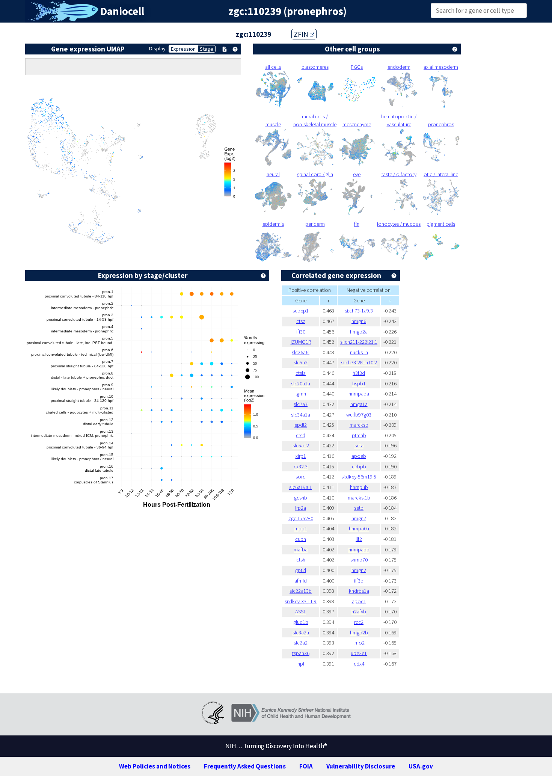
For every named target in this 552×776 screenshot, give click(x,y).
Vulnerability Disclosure (360, 766)
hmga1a (359, 404)
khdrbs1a (359, 590)
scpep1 (301, 310)
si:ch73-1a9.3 (359, 310)
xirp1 (301, 456)
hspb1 (359, 383)
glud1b (300, 622)
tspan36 (300, 653)
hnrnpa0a (359, 528)
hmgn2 (358, 570)
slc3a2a (301, 632)
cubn (300, 539)
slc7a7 (301, 404)
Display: (158, 48)
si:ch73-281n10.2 (359, 362)
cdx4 (359, 663)
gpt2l (300, 570)
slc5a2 (301, 362)
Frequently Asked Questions (245, 766)
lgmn (301, 393)
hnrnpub (359, 487)
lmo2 (359, 642)
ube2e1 (359, 653)
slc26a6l (300, 352)
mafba (301, 549)
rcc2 (358, 622)
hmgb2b (359, 632)
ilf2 (359, 539)
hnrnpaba (358, 393)
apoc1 (359, 601)
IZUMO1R (301, 341)
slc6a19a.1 (300, 487)
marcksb (359, 424)
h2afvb (358, 611)
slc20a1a (300, 383)
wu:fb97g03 (358, 414)
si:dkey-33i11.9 (301, 601)
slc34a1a (300, 414)
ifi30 (300, 331)
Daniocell (122, 11)
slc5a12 (301, 445)
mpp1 (300, 528)
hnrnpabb (359, 549)
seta (358, 445)
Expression (183, 48)
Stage (206, 48)
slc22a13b (301, 590)
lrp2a (300, 507)
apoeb (358, 456)
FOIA (306, 766)
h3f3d (359, 373)
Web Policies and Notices (154, 766)
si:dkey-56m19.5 (358, 476)
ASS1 (300, 611)
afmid (300, 580)
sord (301, 476)
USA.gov (421, 766)
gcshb (300, 497)
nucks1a (359, 352)
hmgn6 (358, 321)
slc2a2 (301, 642)
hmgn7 (358, 518)
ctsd (300, 435)
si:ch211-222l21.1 (358, 341)
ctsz (300, 321)
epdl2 (300, 424)
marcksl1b (359, 497)
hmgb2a (359, 331)
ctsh (300, 559)
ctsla (301, 373)
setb (358, 507)
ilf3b (358, 580)
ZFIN (302, 34)
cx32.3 (301, 466)
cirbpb (359, 466)
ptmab (359, 435)
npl (300, 663)
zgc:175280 (300, 518)
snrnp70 (359, 559)
